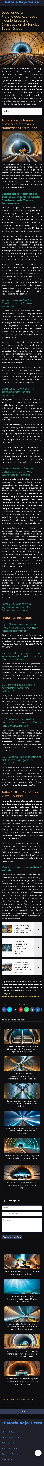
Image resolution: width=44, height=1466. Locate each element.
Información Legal (8, 1432)
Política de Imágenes (10, 1448)
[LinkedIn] (37, 1009)
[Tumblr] (32, 1009)
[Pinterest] (21, 1009)
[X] (15, 1009)
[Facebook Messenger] (9, 1009)
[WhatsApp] (26, 1009)
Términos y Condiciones (11, 1437)
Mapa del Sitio (7, 1459)
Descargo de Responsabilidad (13, 1454)
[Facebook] (4, 1009)
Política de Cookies (9, 1443)
